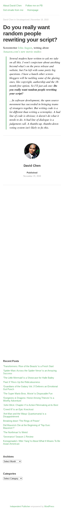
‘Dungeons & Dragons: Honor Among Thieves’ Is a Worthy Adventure (28, 399)
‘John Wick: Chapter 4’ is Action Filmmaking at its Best (30, 405)
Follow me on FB (34, 5)
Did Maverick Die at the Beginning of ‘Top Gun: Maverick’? (26, 426)
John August (25, 47)
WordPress (49, 506)
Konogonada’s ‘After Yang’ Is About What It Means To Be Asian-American (31, 442)
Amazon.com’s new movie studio (22, 51)
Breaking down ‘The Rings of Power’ (21, 421)
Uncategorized (22, 19)
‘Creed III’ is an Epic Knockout (18, 409)
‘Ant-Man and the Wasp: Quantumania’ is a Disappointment (24, 415)
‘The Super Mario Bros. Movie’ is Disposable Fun (28, 393)
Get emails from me (13, 10)
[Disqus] (32, 230)
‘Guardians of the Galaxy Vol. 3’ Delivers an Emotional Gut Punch (30, 388)
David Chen (8, 19)
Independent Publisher (20, 506)
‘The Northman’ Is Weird (15, 432)
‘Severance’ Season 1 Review (18, 436)
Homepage (32, 10)
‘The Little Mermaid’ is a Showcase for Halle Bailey (28, 377)
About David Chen (12, 5)
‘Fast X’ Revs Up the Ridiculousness (21, 382)
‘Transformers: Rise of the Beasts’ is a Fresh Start (28, 366)
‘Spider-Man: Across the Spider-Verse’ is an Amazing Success (30, 372)
